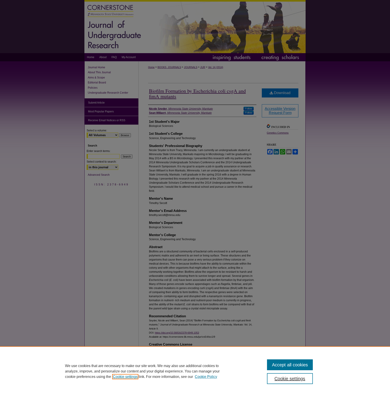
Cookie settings (125, 377)
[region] (195, 371)
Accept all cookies (290, 364)
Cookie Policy (206, 377)
